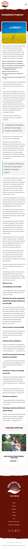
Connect (14, 515)
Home (14, 503)
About (14, 512)
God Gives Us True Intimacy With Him (14, 457)
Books (14, 506)
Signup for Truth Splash (14, 524)
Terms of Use (19, 542)
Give (14, 518)
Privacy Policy (10, 542)
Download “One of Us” (14, 521)
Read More (13, 461)
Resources (14, 509)
